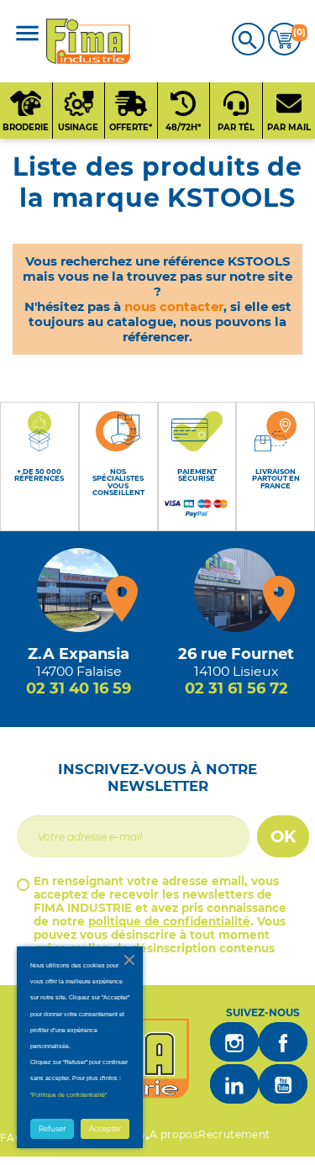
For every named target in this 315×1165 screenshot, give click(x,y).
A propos (174, 1134)
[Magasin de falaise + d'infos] (79, 590)
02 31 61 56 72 (236, 688)
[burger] (27, 34)
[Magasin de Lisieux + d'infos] (236, 590)
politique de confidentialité (169, 921)
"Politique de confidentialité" (68, 1095)
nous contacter (173, 306)
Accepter (105, 1129)
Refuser (52, 1129)
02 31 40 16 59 (78, 688)
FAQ (12, 1137)
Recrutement (234, 1134)
